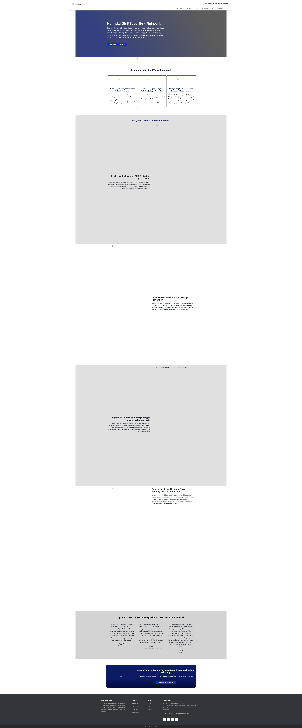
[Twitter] (172, 719)
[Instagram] (176, 719)
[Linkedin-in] (164, 719)
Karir (197, 8)
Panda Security (136, 709)
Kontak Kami (204, 8)
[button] (117, 44)
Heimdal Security (136, 703)
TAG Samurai (135, 706)
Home (149, 703)
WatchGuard (135, 712)
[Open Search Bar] (227, 8)
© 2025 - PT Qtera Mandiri (151, 726)
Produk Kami (188, 8)
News (149, 706)
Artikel (212, 8)
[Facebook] (168, 719)
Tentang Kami (178, 8)
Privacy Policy (151, 709)
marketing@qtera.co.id (221, 3)
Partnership (220, 8)
